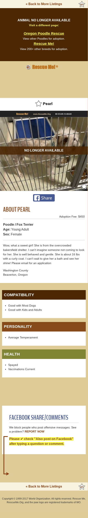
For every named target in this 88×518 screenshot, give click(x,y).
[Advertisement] (44, 83)
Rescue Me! (44, 44)
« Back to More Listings (44, 4)
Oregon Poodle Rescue (44, 33)
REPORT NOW (34, 431)
